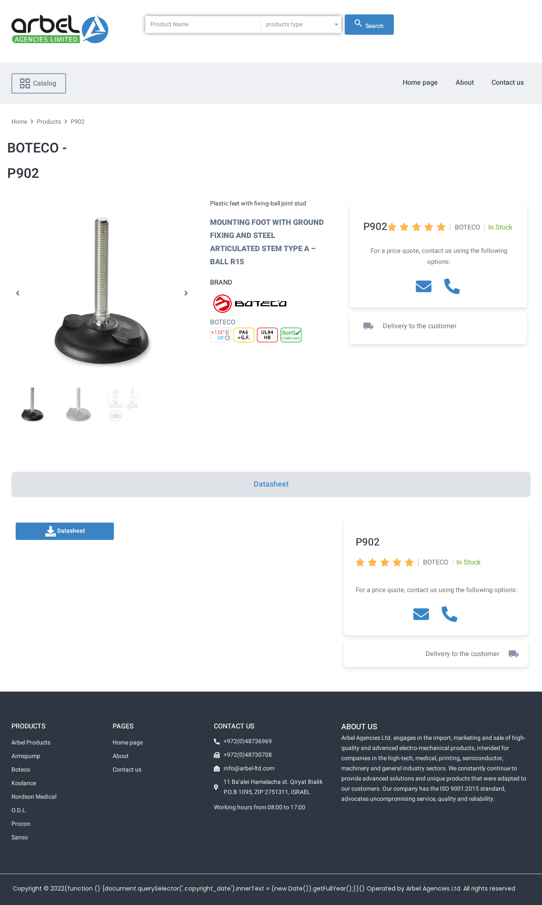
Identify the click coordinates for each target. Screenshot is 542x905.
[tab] (271, 484)
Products (49, 121)
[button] (17, 293)
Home (19, 121)
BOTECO (222, 322)
